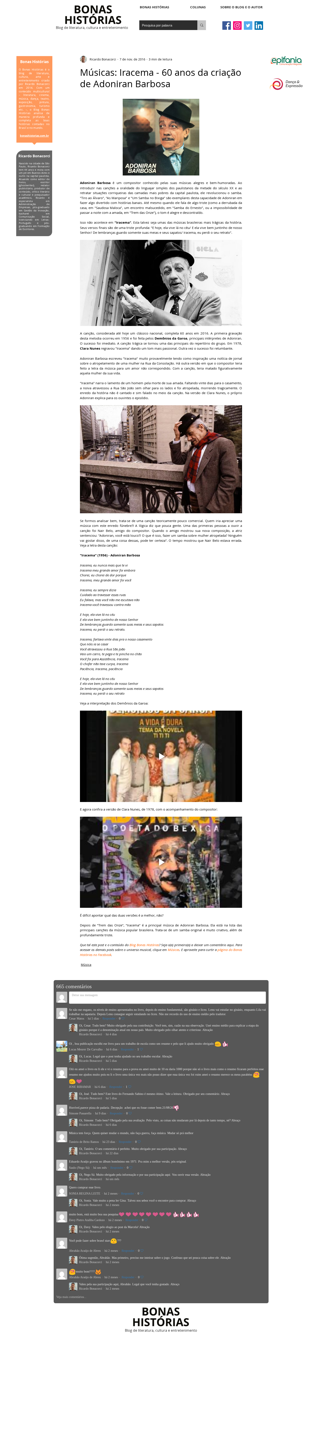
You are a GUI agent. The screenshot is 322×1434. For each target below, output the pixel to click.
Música (86, 965)
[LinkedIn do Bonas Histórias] (259, 25)
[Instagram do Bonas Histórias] (237, 25)
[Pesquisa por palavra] (201, 25)
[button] (198, 7)
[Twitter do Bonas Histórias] (248, 25)
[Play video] (161, 756)
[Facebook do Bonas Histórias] (226, 25)
